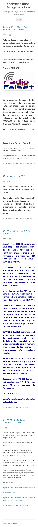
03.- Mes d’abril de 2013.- (15, 176)
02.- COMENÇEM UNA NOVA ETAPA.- (16, 232)
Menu (19, 19)
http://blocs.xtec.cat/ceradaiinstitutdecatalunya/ (19, 488)
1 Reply (5, 428)
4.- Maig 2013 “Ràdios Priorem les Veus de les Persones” (19, 28)
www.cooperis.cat (9, 493)
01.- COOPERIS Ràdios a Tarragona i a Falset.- (14, 421)
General (21, 163)
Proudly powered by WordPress (12, 523)
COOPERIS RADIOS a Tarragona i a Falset (19, 6)
